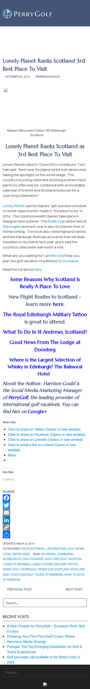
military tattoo (66, 564)
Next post (74, 589)
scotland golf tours (27, 574)
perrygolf (29, 569)
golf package (33, 559)
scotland (61, 569)
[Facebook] (45, 498)
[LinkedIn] (45, 520)
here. (38, 269)
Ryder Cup (56, 221)
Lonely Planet (13, 205)
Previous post (19, 589)
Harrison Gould (48, 76)
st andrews (54, 574)
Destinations (56, 548)
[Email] (45, 512)
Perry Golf (11, 569)
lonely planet (43, 564)
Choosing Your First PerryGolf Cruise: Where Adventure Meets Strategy (41, 639)
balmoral (48, 554)
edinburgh (65, 554)
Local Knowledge (16, 554)
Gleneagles (12, 226)
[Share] (45, 534)
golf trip (52, 559)
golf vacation (70, 559)
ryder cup (45, 569)
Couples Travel (33, 548)
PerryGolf (58, 255)
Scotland (70, 261)
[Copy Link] (45, 527)
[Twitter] (45, 505)
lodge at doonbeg (16, 564)
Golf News (76, 548)
